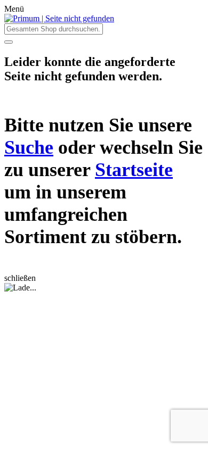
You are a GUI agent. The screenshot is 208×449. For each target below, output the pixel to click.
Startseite (134, 169)
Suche (28, 147)
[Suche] (8, 42)
